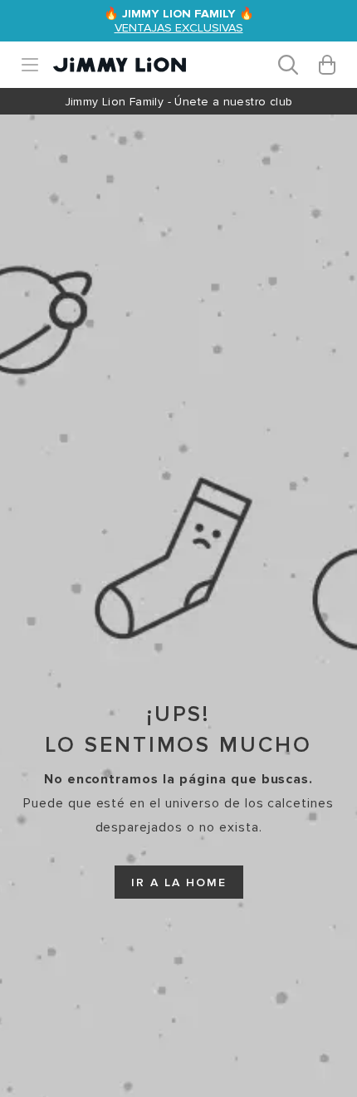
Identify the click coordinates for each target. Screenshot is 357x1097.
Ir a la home (179, 882)
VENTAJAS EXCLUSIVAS (179, 28)
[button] (36, 64)
